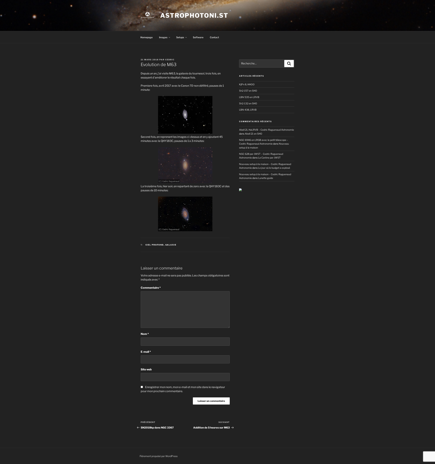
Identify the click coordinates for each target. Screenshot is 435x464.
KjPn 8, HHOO (247, 84)
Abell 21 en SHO (253, 133)
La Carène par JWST (269, 157)
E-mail (146, 351)
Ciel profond (154, 245)
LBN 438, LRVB (248, 109)
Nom (145, 334)
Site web (146, 369)
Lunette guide (265, 178)
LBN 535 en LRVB (249, 97)
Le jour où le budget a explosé (274, 167)
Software (198, 37)
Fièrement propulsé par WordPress (159, 456)
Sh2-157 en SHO (248, 90)
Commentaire (151, 287)
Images (163, 37)
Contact (214, 37)
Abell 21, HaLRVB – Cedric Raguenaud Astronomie (266, 129)
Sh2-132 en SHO (248, 103)
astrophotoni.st (194, 15)
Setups (180, 37)
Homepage (146, 37)
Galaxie (171, 245)
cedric (170, 59)
